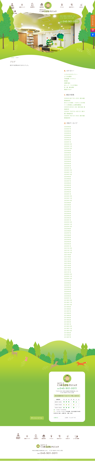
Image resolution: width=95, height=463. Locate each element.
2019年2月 (67, 322)
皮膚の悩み (67, 83)
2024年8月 (67, 178)
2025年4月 (67, 161)
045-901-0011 (70, 21)
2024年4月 (67, 187)
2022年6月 (67, 235)
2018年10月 (68, 330)
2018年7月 (67, 337)
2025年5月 (67, 159)
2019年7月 (67, 311)
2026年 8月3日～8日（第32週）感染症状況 (74, 108)
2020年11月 (68, 276)
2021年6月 (67, 261)
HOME (12, 57)
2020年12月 (68, 274)
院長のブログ (67, 89)
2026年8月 (67, 126)
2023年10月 (68, 200)
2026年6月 (67, 131)
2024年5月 (67, 185)
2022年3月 (67, 241)
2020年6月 (67, 287)
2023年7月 (67, 207)
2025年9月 (67, 150)
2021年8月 (67, 256)
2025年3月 (67, 163)
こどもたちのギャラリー (71, 74)
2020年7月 (67, 285)
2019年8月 (67, 309)
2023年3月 (67, 215)
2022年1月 (67, 246)
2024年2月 (67, 191)
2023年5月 (67, 211)
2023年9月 (67, 202)
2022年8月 (67, 230)
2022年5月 (67, 237)
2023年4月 (67, 213)
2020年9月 (67, 280)
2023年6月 (67, 209)
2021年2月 (67, 269)
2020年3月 (67, 293)
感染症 (66, 80)
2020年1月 (67, 298)
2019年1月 (67, 324)
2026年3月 (67, 137)
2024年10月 (68, 174)
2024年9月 (67, 176)
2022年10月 (68, 226)
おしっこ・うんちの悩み (71, 85)
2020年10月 (68, 278)
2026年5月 (67, 133)
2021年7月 (67, 259)
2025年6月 (67, 157)
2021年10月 (68, 252)
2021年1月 (67, 272)
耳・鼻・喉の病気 (69, 87)
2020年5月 (67, 289)
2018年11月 (68, 328)
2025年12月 (68, 144)
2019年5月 (67, 315)
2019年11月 (68, 302)
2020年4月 (67, 291)
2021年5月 (67, 263)
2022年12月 (68, 222)
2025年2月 (67, 165)
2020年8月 (67, 282)
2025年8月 (67, 152)
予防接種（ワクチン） (70, 78)
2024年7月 (67, 181)
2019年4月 (67, 317)
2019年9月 (67, 306)
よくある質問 (68, 76)
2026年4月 (67, 135)
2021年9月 (67, 254)
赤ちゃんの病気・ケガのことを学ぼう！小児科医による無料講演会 (74, 103)
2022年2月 (67, 243)
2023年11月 (68, 198)
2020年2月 (67, 295)
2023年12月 (68, 196)
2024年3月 (67, 189)
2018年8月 (67, 335)
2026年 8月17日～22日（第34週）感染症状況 (74, 99)
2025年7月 (67, 155)
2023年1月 (67, 220)
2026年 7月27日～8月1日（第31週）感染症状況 (74, 112)
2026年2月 (67, 139)
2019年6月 (67, 313)
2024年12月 (68, 170)
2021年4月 (67, 265)
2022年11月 (68, 224)
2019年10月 (68, 304)
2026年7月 (67, 128)
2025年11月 (68, 146)
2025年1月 (67, 168)
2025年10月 (68, 148)
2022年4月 (67, 239)
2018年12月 (68, 326)
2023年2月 (67, 217)
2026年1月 (67, 142)
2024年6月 (67, 183)
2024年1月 (67, 194)
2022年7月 (67, 233)
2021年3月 (67, 267)
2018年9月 (67, 332)
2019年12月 (68, 300)
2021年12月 (68, 248)
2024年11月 (68, 172)
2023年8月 (67, 204)
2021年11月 (68, 250)
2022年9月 (67, 228)
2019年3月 (67, 319)
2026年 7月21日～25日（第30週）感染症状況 (74, 116)
